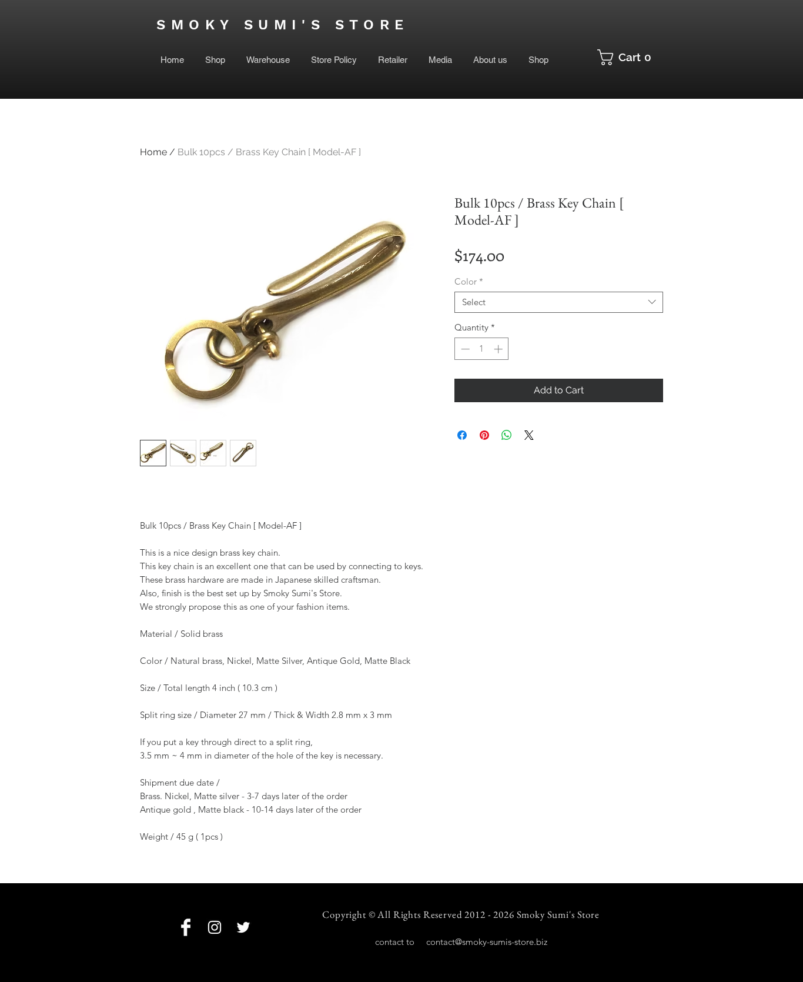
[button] (628, 57)
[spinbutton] (481, 349)
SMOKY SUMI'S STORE (282, 24)
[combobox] (558, 302)
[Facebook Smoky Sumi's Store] (186, 927)
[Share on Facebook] (462, 435)
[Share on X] (529, 435)
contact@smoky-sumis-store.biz (486, 941)
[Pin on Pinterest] (484, 435)
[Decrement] (464, 349)
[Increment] (499, 349)
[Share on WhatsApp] (507, 435)
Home (153, 152)
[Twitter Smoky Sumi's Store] (243, 927)
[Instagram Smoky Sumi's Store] (214, 927)
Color (468, 281)
